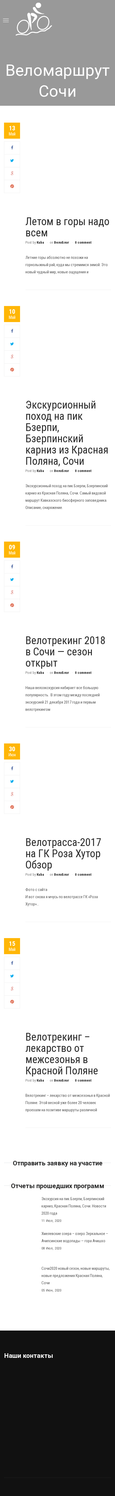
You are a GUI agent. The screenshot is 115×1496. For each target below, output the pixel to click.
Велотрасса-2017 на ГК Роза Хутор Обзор (63, 853)
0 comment (83, 242)
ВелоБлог (61, 242)
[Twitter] (12, 160)
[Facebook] (12, 147)
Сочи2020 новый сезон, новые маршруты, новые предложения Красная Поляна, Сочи (75, 1275)
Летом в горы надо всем (67, 227)
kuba (40, 242)
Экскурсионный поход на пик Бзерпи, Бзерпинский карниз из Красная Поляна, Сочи (66, 433)
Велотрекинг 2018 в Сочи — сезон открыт (65, 651)
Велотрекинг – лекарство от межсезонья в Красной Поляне (61, 1054)
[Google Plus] (12, 173)
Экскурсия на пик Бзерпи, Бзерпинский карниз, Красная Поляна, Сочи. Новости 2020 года (73, 1206)
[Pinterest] (12, 186)
